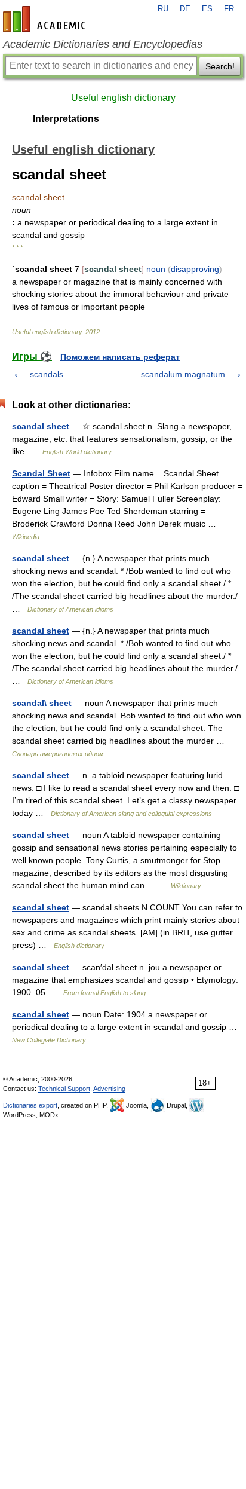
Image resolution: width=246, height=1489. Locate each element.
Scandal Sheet (41, 473)
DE (185, 9)
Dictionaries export (30, 1105)
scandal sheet (40, 426)
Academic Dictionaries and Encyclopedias (102, 44)
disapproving (195, 269)
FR (229, 9)
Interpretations (66, 119)
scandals (46, 374)
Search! (220, 66)
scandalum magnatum (183, 374)
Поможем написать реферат (120, 357)
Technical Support (64, 1088)
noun (155, 269)
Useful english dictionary (123, 98)
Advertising (109, 1088)
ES (207, 9)
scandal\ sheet (42, 703)
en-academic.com (46, 19)
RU (163, 9)
